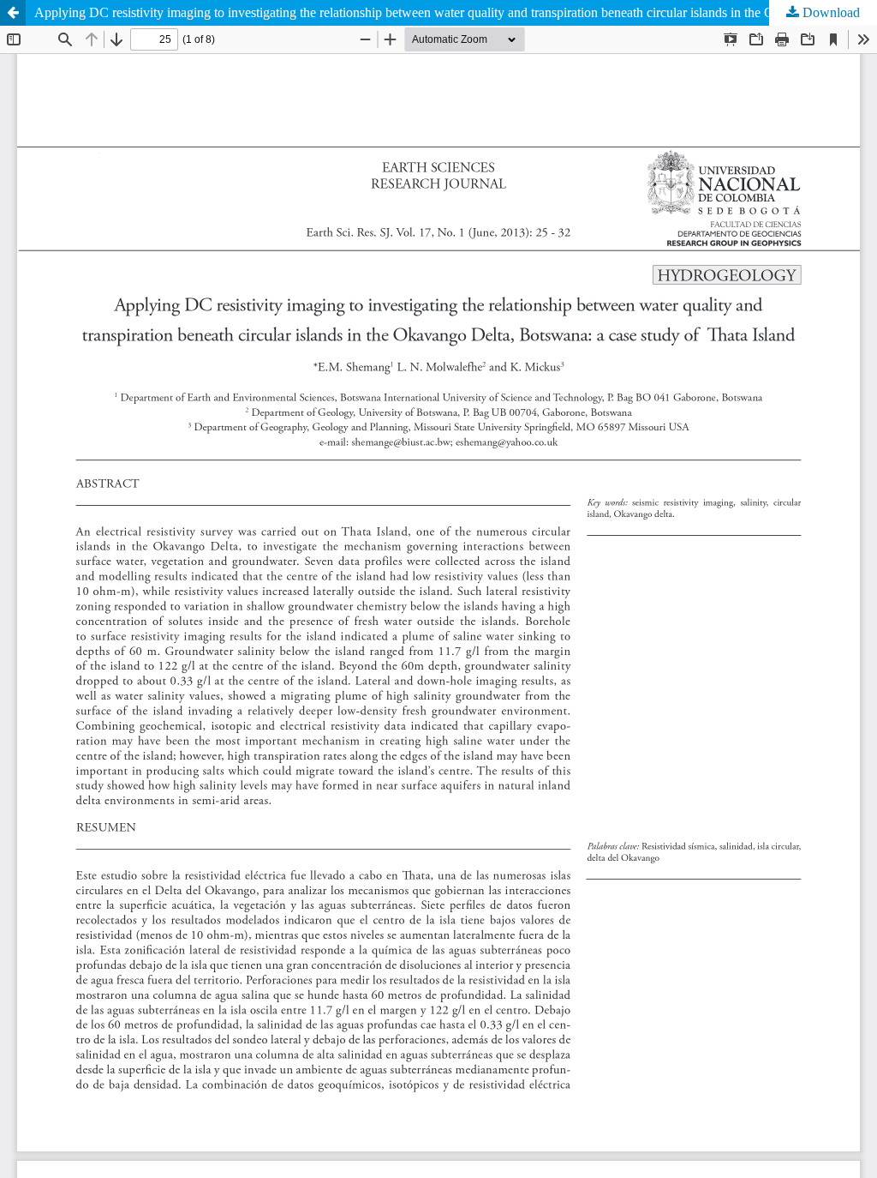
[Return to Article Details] (13, 13)
